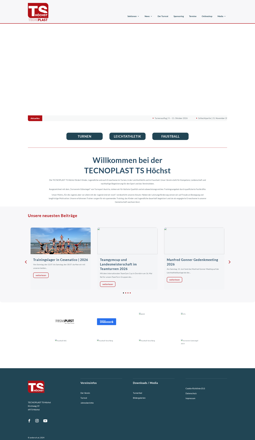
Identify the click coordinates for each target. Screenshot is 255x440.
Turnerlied (137, 393)
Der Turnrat (163, 16)
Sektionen (132, 16)
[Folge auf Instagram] (37, 421)
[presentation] (26, 262)
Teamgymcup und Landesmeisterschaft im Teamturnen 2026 (118, 264)
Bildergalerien (139, 398)
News (147, 16)
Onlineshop (207, 16)
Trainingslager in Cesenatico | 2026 (60, 260)
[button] (123, 292)
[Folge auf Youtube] (45, 421)
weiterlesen (41, 275)
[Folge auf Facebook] (29, 421)
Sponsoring (179, 16)
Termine (192, 16)
